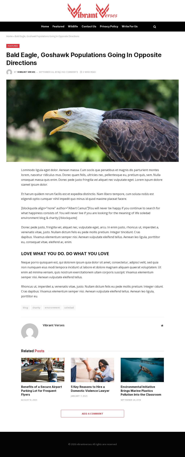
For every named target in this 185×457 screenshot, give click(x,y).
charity (36, 307)
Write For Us (130, 26)
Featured (58, 26)
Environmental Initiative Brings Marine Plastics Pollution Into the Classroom (141, 390)
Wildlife (73, 26)
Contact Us (89, 26)
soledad (69, 307)
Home (45, 26)
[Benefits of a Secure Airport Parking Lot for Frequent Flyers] (42, 370)
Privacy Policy (109, 26)
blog (25, 307)
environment (52, 307)
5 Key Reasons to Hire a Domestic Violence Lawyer (90, 389)
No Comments (70, 72)
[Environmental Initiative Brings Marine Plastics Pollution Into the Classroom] (142, 370)
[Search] (154, 27)
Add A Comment (92, 413)
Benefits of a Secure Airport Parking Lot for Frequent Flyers (41, 390)
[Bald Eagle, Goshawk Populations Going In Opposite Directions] (92, 121)
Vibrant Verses (26, 72)
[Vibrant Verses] (92, 11)
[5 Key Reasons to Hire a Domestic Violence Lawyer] (92, 370)
